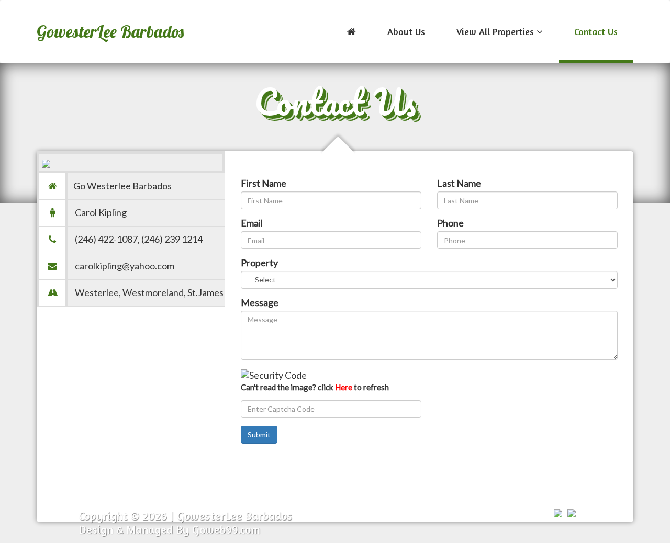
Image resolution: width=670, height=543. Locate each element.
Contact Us (596, 31)
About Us (406, 31)
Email (252, 223)
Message (259, 302)
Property (259, 262)
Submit (259, 434)
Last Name (459, 183)
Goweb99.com (226, 529)
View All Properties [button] (496, 31)
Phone (450, 223)
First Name (263, 183)
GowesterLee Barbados (110, 31)
